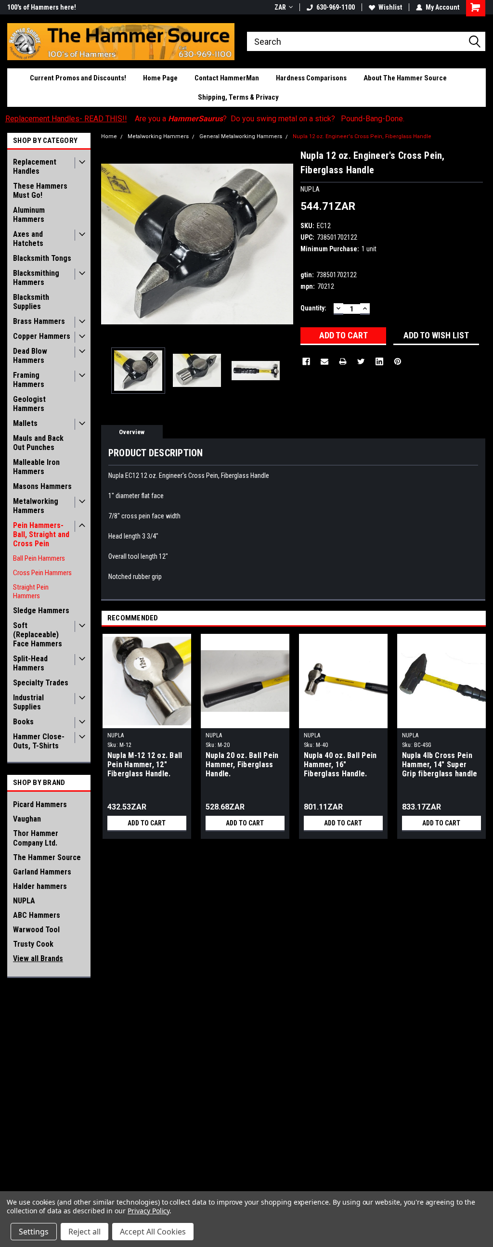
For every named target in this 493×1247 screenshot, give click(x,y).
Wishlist (390, 7)
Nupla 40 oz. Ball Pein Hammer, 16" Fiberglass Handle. (340, 764)
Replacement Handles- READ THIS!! (66, 118)
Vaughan (27, 818)
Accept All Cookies (153, 1231)
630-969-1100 (335, 7)
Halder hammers (40, 886)
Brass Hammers (39, 321)
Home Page (160, 78)
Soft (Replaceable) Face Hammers (37, 634)
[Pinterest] (398, 361)
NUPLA (24, 900)
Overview (131, 432)
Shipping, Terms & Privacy (238, 97)
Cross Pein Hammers (42, 572)
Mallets (25, 423)
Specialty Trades (40, 682)
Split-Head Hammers (30, 663)
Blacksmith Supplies (31, 302)
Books (23, 721)
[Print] (343, 361)
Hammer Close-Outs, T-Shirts (39, 741)
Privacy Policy (148, 1210)
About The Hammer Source (405, 78)
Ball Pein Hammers (39, 558)
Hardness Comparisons (311, 78)
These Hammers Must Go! (40, 190)
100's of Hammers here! (41, 7)
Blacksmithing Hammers (36, 278)
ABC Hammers (36, 915)
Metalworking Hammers (35, 506)
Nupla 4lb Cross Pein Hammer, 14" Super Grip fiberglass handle (440, 764)
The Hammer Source (47, 857)
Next (283, 244)
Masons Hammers (42, 486)
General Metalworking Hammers (240, 136)
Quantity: (313, 308)
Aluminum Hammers (29, 215)
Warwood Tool (36, 929)
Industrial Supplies (28, 702)
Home (109, 136)
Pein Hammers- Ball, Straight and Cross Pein (41, 534)
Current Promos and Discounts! (78, 78)
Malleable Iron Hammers (36, 467)
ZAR (280, 7)
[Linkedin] (379, 361)
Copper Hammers (41, 336)
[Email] (324, 361)
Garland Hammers (42, 871)
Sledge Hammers (41, 610)
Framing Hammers (28, 380)
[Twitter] (361, 361)
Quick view (343, 721)
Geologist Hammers (29, 404)
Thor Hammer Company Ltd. (35, 838)
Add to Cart (147, 823)
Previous (110, 244)
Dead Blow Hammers (30, 356)
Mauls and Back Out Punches (38, 443)
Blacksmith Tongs (42, 258)
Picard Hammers (40, 804)
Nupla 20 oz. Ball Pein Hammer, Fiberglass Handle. (242, 764)
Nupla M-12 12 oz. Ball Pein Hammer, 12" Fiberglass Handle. (144, 764)
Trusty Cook (33, 944)
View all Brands (38, 958)
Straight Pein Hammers (31, 591)
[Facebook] (306, 361)
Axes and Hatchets (28, 239)
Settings (34, 1231)
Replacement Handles (34, 166)
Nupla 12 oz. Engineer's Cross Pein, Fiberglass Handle (362, 136)
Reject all (84, 1231)
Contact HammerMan (227, 78)
